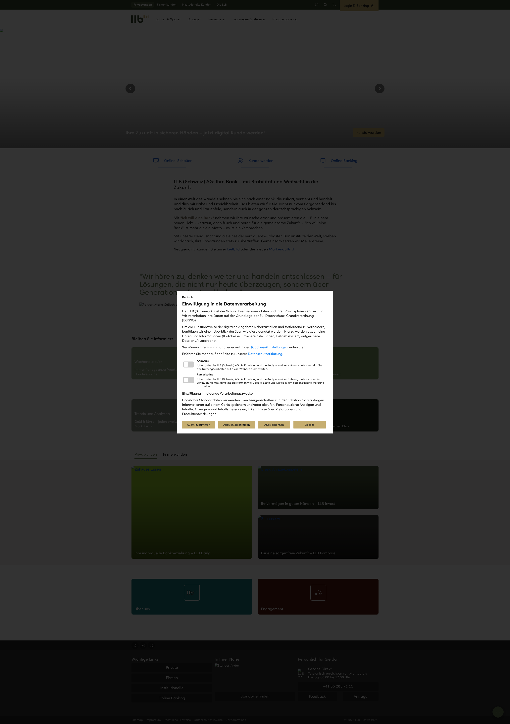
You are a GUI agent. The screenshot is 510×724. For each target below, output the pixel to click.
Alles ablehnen (274, 425)
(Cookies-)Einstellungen (269, 347)
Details (309, 425)
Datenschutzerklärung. (265, 354)
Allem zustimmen (198, 425)
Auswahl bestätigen (236, 425)
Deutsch (187, 297)
